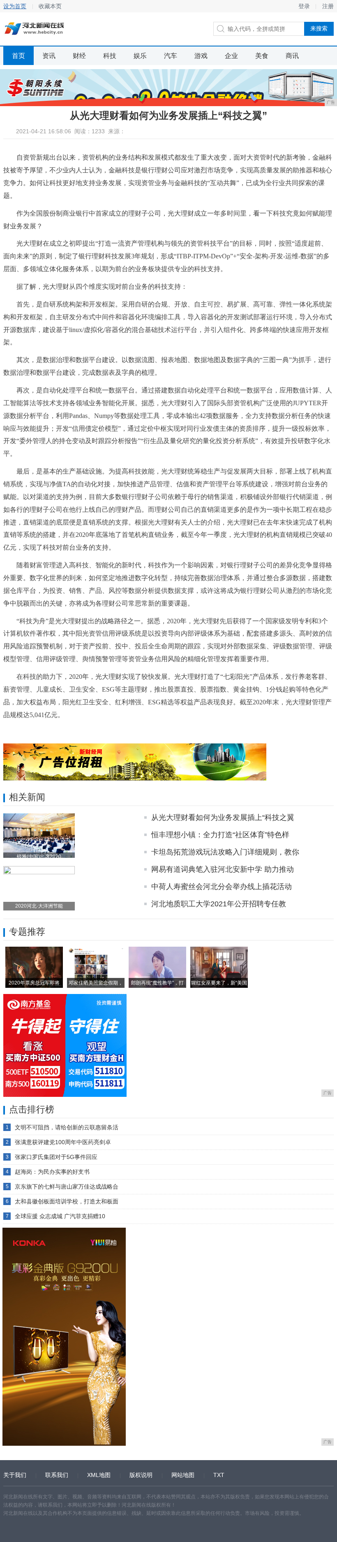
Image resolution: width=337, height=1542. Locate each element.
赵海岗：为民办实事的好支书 (52, 1171)
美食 (261, 55)
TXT (218, 1475)
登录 (304, 6)
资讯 (48, 55)
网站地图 (182, 1475)
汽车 (170, 55)
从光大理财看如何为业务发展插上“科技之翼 (222, 817)
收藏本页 (50, 6)
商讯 (292, 55)
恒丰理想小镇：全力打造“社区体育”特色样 (220, 835)
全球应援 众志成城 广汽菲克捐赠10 (60, 1216)
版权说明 (140, 1475)
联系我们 (56, 1475)
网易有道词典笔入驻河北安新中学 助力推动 (222, 869)
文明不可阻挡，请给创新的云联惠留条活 (66, 1127)
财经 (79, 55)
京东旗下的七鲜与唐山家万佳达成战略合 (66, 1186)
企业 (231, 55)
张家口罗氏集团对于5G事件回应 (56, 1157)
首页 (18, 55)
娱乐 (140, 55)
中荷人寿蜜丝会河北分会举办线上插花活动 (221, 886)
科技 (109, 55)
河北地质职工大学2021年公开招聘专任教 (218, 904)
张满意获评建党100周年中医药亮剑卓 (63, 1142)
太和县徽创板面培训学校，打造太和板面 (66, 1201)
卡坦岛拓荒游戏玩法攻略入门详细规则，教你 (225, 852)
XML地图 (99, 1475)
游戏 (201, 55)
